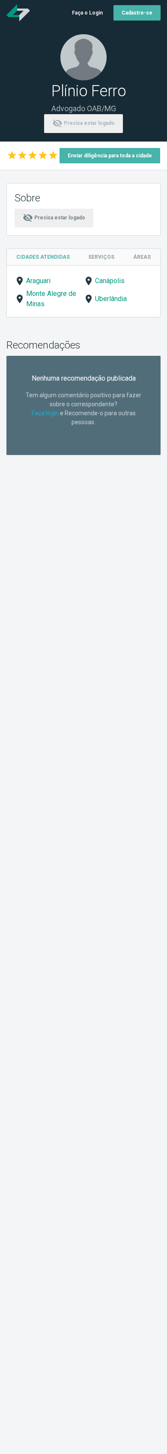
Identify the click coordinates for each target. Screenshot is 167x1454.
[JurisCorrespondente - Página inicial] (18, 13)
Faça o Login (87, 13)
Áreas (142, 257)
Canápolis (110, 281)
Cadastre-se (137, 13)
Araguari (38, 281)
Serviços (101, 257)
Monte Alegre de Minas (51, 299)
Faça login (45, 413)
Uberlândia (111, 299)
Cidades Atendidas (43, 257)
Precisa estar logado (83, 123)
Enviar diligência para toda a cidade (110, 156)
